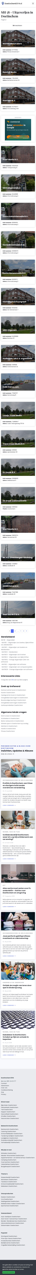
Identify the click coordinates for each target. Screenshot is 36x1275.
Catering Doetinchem (8, 1131)
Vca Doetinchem (7, 1199)
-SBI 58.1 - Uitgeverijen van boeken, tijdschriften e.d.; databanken (17, 644)
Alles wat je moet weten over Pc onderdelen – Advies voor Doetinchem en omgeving (17, 890)
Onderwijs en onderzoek (13, 982)
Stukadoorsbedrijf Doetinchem (11, 1140)
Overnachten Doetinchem (10, 1162)
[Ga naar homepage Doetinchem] (11, 3)
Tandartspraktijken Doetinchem (12, 1136)
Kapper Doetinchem (8, 1112)
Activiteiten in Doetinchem (10, 718)
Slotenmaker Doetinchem (10, 1225)
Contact (4, 1083)
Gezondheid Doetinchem (9, 1114)
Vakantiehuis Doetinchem (10, 1164)
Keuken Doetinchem (8, 1197)
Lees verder (8, 805)
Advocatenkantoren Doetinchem (12, 1223)
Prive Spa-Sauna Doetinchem (11, 1238)
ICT (4, 885)
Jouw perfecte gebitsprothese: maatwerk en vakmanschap (16, 937)
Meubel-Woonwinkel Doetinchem (12, 1156)
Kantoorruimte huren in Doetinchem (13, 690)
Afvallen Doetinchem (8, 1116)
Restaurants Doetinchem (9, 1129)
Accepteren (8, 1272)
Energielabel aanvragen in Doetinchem (14, 698)
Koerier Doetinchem (8, 693)
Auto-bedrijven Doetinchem (10, 1217)
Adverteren (5, 1086)
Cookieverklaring (7, 1090)
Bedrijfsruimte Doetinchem (10, 1243)
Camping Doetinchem (8, 1160)
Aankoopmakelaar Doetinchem (12, 705)
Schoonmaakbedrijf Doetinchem (12, 1184)
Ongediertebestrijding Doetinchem (13, 1245)
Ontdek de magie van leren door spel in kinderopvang (17, 986)
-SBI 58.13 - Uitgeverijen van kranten (13, 655)
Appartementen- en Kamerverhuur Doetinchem (18, 1158)
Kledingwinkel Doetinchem (10, 1201)
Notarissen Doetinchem (9, 1180)
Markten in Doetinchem (9, 726)
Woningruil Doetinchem (9, 1236)
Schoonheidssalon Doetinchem (11, 1134)
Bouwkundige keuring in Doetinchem (13, 700)
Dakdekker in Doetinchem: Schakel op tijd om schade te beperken (16, 1037)
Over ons (4, 1088)
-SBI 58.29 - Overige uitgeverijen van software (16, 669)
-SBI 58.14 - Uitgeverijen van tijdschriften (15, 657)
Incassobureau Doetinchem (10, 1241)
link (13, 680)
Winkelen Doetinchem (8, 1153)
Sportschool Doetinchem (9, 1206)
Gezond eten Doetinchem (10, 1118)
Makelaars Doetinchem (9, 1186)
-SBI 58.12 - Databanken (9, 652)
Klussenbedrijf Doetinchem (10, 1177)
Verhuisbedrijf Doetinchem (10, 1142)
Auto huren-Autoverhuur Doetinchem (14, 1219)
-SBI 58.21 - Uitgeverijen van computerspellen (16, 667)
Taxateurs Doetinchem (9, 1182)
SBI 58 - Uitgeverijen (8, 640)
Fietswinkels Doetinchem (9, 1107)
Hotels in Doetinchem (8, 729)
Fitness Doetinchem (8, 731)
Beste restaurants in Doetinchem (12, 721)
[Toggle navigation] (33, 3)
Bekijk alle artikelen (6, 754)
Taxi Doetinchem (7, 1110)
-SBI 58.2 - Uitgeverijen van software (13, 664)
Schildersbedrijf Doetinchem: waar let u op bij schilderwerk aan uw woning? (18, 837)
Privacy (3, 1094)
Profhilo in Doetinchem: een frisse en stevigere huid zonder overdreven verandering (17, 785)
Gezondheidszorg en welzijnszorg (18, 780)
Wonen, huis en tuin (11, 832)
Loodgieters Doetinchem (9, 1138)
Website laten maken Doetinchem (13, 1204)
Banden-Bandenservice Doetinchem (13, 1221)
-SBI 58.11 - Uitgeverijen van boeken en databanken (14, 648)
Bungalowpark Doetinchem (10, 1166)
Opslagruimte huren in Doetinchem (13, 695)
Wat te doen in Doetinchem (10, 716)
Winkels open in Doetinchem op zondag (14, 724)
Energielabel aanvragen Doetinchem (13, 703)
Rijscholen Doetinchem (9, 1105)
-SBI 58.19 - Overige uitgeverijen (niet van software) (15, 661)
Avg (2, 1092)
